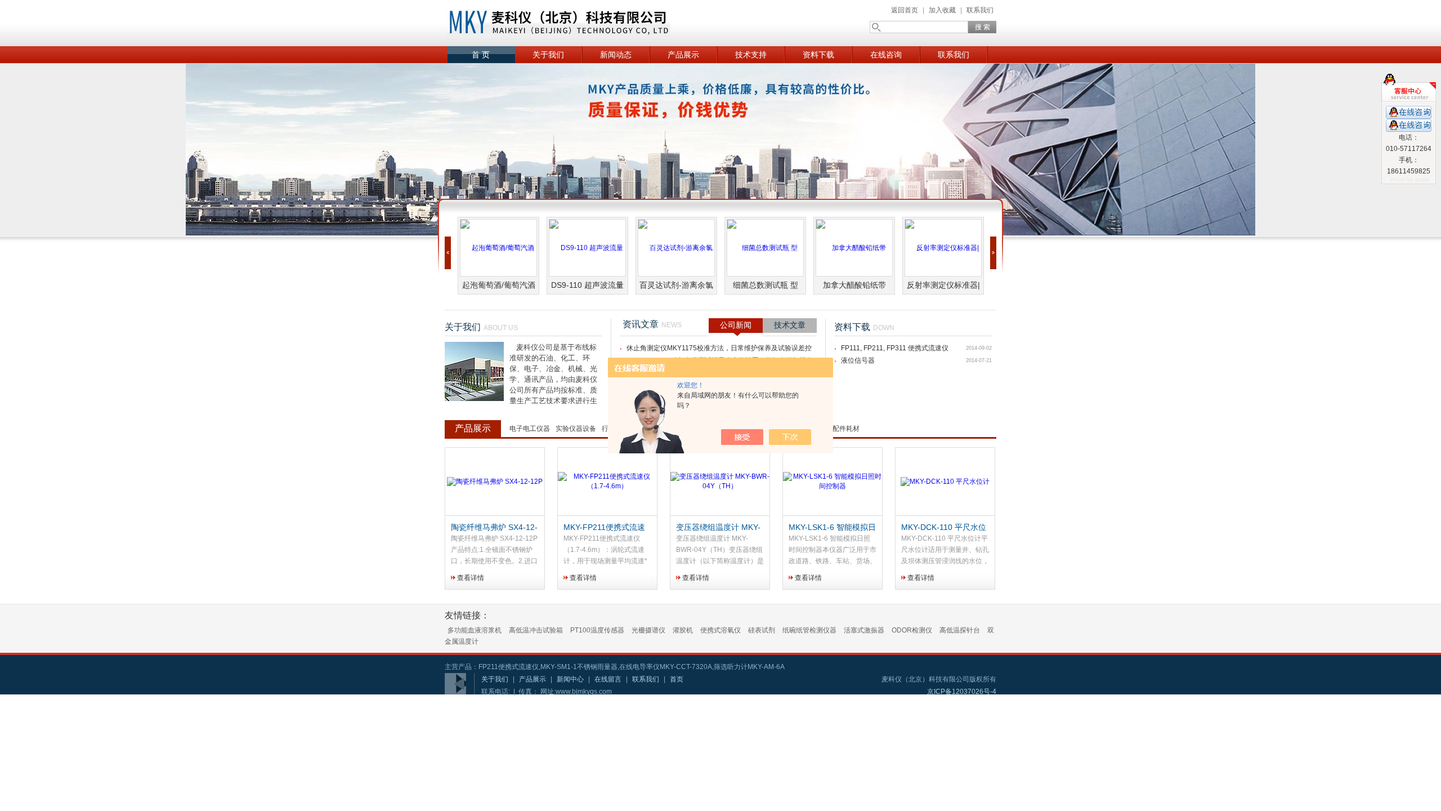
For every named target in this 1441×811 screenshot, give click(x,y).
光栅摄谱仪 (648, 630)
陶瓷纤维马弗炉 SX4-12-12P (494, 528)
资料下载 (818, 54)
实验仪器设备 (576, 429)
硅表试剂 (761, 630)
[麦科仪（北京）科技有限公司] (557, 23)
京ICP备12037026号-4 (961, 692)
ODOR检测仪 (912, 630)
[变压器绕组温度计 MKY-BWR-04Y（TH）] (719, 482)
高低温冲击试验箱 (536, 630)
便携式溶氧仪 (720, 630)
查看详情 (470, 578)
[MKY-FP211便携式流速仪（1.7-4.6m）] (607, 482)
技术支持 (751, 54)
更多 (982, 432)
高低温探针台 (959, 630)
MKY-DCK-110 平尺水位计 (943, 528)
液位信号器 (858, 360)
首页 (676, 679)
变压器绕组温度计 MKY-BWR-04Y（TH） (718, 528)
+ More (593, 329)
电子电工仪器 (529, 429)
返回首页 (904, 10)
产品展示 (683, 54)
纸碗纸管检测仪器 (809, 630)
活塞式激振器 (864, 630)
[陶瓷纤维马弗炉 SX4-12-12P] (494, 482)
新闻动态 (616, 54)
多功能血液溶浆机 (474, 630)
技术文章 (789, 325)
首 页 (481, 54)
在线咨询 (886, 54)
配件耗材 (846, 429)
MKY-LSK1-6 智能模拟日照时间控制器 (832, 528)
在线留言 (607, 679)
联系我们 (980, 10)
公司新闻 (735, 325)
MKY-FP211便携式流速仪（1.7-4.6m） (604, 528)
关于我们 (548, 54)
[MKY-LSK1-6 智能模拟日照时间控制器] (832, 482)
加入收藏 (942, 10)
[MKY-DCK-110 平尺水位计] (945, 482)
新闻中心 (570, 679)
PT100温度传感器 (597, 630)
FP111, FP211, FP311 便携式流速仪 (894, 348)
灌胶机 (683, 630)
